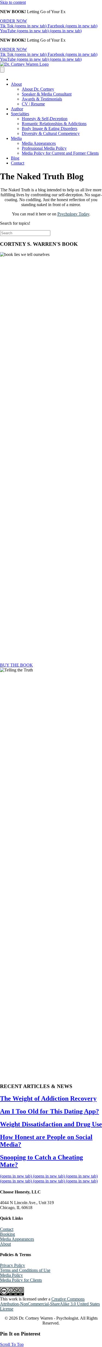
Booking (7, 1234)
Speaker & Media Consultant (47, 94)
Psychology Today (73, 214)
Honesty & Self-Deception (44, 118)
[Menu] (2, 70)
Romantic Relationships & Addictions (54, 123)
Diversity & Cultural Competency (51, 133)
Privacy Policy (12, 1265)
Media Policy (11, 1275)
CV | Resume (33, 104)
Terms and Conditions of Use (25, 1270)
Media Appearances (39, 143)
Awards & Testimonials (42, 99)
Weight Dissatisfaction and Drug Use (51, 1124)
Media (16, 138)
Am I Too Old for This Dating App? (49, 1111)
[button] (12, 1344)
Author (17, 108)
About (16, 84)
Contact (17, 163)
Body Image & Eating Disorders (49, 128)
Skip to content (13, 2)
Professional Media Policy (44, 148)
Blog (15, 158)
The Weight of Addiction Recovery (48, 1098)
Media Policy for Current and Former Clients (60, 153)
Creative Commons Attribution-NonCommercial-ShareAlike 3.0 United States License (50, 1304)
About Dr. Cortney (38, 89)
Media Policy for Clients (21, 1280)
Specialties (20, 113)
